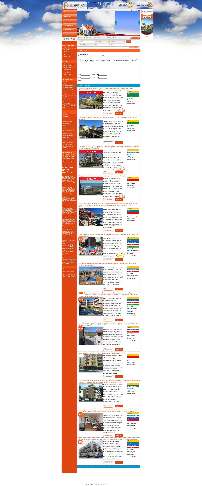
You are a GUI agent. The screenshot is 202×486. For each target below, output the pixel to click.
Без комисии (131, 179)
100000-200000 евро (67, 72)
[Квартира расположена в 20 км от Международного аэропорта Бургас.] (91, 363)
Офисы (64, 94)
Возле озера (66, 128)
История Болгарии (97, 37)
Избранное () (136, 37)
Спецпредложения (132, 93)
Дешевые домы (90, 9)
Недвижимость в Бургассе (69, 154)
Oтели (64, 101)
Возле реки (65, 127)
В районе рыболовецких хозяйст (68, 131)
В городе (65, 139)
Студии (64, 83)
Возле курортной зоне (68, 121)
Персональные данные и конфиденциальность (116, 9)
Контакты (128, 9)
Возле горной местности (68, 135)
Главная (80, 37)
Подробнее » (119, 113)
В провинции (66, 137)
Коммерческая (66, 100)
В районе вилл (66, 123)
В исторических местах (68, 133)
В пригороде (66, 140)
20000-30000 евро (67, 67)
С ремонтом (131, 246)
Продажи (80, 9)
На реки (65, 125)
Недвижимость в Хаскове (68, 158)
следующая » (88, 85)
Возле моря (65, 116)
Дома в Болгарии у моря (68, 276)
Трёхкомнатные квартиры (68, 87)
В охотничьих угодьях (68, 118)
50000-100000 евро (67, 71)
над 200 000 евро (67, 74)
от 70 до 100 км (66, 54)
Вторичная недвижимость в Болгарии (69, 269)
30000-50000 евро (67, 69)
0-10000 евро (66, 63)
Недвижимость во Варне (68, 161)
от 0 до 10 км (66, 47)
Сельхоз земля (66, 103)
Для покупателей (107, 37)
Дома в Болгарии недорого (69, 274)
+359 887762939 (94, 4)
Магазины (65, 92)
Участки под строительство (69, 105)
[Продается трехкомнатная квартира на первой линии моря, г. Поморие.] (91, 186)
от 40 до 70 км (66, 53)
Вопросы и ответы (102, 9)
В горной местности (67, 144)
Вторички (130, 91)
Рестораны (65, 96)
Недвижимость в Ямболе (68, 160)
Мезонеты (65, 90)
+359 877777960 (94, 2)
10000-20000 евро (67, 65)
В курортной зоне (67, 119)
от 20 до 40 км (66, 51)
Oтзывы (114, 37)
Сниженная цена (132, 242)
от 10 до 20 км (66, 49)
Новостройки (131, 96)
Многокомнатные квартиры (69, 89)
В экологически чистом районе (68, 147)
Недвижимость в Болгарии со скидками (69, 272)
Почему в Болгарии (88, 37)
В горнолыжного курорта (68, 142)
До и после (96, 9)
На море (65, 114)
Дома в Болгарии (67, 81)
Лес (64, 107)
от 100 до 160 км (66, 56)
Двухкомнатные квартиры (68, 85)
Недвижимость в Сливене (68, 156)
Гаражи (64, 98)
